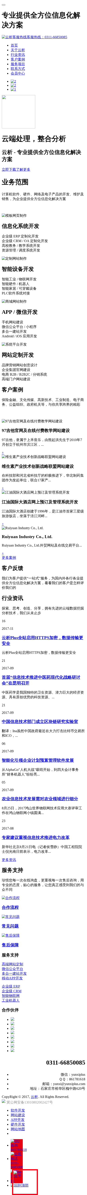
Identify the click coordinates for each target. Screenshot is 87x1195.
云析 (34, 1097)
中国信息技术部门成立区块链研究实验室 (40, 721)
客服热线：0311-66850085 (47, 37)
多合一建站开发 (14, 973)
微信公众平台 (12, 969)
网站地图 (18, 1129)
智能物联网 (11, 996)
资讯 (18, 55)
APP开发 (18, 1120)
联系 (18, 69)
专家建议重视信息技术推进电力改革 (36, 837)
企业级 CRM (11, 991)
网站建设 (18, 1115)
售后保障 (10, 945)
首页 (14, 45)
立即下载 (9, 169)
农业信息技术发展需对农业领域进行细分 (40, 798)
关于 (18, 50)
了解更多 (23, 169)
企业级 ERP (11, 986)
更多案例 (9, 557)
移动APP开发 (12, 978)
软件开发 (18, 1110)
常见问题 (10, 926)
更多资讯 (9, 860)
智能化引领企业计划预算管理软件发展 (38, 760)
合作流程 (10, 907)
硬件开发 (18, 1124)
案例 (18, 59)
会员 (18, 73)
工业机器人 (11, 1000)
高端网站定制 (12, 964)
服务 (18, 64)
